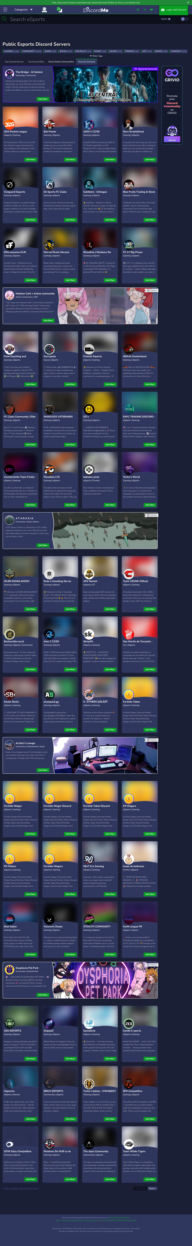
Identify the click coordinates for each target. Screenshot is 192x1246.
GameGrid (89, 1030)
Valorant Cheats (53, 926)
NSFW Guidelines (117, 1220)
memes (161, 51)
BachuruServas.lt (14, 641)
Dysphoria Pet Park (27, 968)
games (115, 51)
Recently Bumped (86, 61)
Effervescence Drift (15, 252)
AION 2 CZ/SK (91, 131)
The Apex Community (95, 1151)
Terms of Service (103, 1220)
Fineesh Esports (92, 356)
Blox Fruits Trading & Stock (139, 192)
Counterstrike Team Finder (19, 477)
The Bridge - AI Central (29, 72)
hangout (179, 51)
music (100, 51)
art (147, 51)
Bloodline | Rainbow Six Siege (97, 254)
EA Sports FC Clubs (55, 192)
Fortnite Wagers (53, 866)
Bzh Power (50, 131)
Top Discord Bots (36, 61)
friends (132, 51)
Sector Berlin (11, 701)
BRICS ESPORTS (53, 1091)
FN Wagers (129, 806)
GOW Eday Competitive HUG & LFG (17, 1153)
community (31, 51)
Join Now (43, 99)
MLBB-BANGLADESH (16, 581)
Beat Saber (10, 926)
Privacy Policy (90, 1220)
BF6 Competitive (132, 1091)
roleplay (83, 51)
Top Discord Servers (14, 61)
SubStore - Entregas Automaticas (95, 194)
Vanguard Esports (14, 192)
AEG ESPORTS (12, 1030)
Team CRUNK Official (135, 581)
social (66, 51)
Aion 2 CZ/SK (51, 641)
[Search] (4, 18)
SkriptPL (88, 641)
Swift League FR (132, 926)
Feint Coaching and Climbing (15, 358)
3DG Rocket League (15, 131)
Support (133, 1220)
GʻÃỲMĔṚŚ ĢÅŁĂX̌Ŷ (95, 701)
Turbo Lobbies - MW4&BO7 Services (99, 1093)
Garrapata (50, 356)
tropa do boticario (133, 866)
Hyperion (9, 1091)
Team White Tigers (134, 1151)
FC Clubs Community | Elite (19, 416)
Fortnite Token (131, 701)
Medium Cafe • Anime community (35, 293)
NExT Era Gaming (93, 866)
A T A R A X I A (24, 518)
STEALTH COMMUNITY (97, 926)
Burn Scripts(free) (133, 131)
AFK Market (90, 581)
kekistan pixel (91, 477)
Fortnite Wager (13, 806)
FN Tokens (10, 866)
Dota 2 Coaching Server (57, 581)
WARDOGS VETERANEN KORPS (58, 418)
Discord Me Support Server (119, 1218)
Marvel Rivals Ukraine (56, 252)
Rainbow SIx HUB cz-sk (57, 1151)
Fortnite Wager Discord (57, 806)
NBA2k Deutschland (135, 356)
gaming (11, 51)
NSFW (164, 19)
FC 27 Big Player (133, 252)
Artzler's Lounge (25, 743)
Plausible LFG (52, 477)
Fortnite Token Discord (96, 806)
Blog (127, 1220)
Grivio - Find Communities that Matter (70, 1220)
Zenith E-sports (132, 1030)
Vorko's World (131, 477)
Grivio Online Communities (61, 61)
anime (50, 51)
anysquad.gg (51, 701)
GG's (86, 416)
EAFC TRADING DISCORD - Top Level (139, 418)
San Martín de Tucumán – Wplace (138, 643)
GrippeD (49, 1030)
